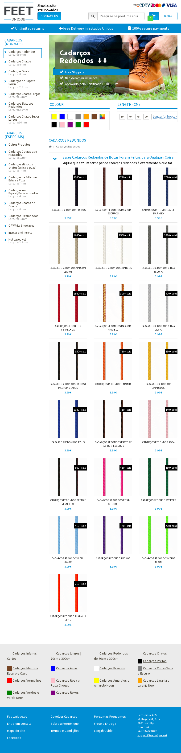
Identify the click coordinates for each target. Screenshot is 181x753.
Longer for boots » (165, 117)
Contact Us (49, 16)
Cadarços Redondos (68, 146)
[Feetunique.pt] (19, 11)
